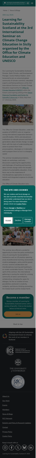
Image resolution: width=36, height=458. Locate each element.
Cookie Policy (21, 204)
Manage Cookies (27, 220)
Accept (8, 220)
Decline (18, 220)
